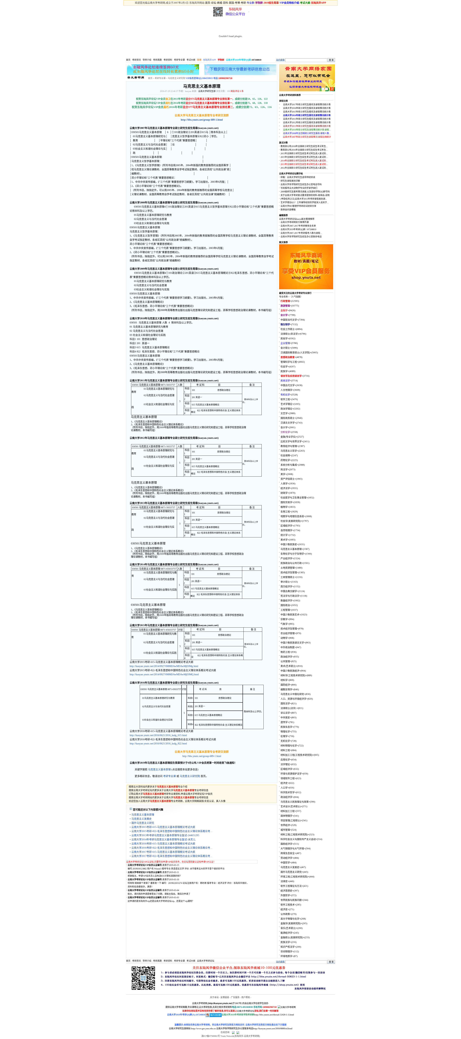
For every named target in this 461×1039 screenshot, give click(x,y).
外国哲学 (285, 895)
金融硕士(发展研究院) (292, 937)
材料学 (284, 680)
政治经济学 (286, 656)
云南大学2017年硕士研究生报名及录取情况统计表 (307, 104)
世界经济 (285, 825)
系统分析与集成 (289, 464)
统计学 (284, 535)
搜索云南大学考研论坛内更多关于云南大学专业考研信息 (168, 790)
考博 (237, 2)
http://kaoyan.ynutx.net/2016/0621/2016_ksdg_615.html (158, 735)
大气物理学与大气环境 (292, 848)
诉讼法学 (285, 712)
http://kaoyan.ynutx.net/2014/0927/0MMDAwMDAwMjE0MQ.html (164, 674)
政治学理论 (286, 408)
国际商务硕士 (288, 418)
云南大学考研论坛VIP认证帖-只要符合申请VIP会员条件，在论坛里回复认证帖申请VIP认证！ (171, 862)
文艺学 (284, 413)
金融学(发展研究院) (291, 923)
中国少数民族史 (289, 544)
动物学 (284, 638)
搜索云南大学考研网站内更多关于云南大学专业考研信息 (168, 797)
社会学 (284, 366)
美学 (283, 474)
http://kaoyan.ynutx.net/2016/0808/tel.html (272, 1028)
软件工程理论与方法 (291, 886)
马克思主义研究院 (176, 78)
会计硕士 (285, 347)
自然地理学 (286, 530)
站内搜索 (280, 60)
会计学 (284, 427)
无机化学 (285, 741)
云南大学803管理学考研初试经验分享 (298, 206)
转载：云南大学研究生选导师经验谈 (298, 177)
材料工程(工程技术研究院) (294, 834)
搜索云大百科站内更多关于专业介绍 (158, 786)
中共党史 (285, 717)
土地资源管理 (288, 567)
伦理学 (284, 736)
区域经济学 (286, 525)
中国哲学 (285, 862)
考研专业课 (179, 60)
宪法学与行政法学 (290, 595)
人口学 (284, 787)
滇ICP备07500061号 (210, 1036)
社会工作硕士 (288, 329)
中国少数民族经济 (290, 670)
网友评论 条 (237, 91)
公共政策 (285, 914)
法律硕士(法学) (289, 708)
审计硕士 (285, 581)
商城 (219, 2)
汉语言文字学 (288, 422)
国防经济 (285, 684)
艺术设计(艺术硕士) (291, 806)
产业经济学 (286, 558)
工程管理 (285, 609)
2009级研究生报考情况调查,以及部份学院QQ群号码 (305, 191)
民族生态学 (286, 726)
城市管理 (285, 829)
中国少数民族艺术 (290, 614)
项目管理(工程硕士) (291, 820)
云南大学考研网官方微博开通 (295, 222)
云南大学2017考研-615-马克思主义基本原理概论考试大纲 (163, 852)
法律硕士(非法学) (289, 333)
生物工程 (285, 511)
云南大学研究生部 (207, 91)
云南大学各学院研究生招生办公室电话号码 (301, 184)
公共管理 (285, 661)
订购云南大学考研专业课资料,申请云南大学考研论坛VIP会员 (170, 793)
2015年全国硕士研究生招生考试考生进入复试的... (304, 153)
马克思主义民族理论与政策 (295, 801)
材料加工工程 (288, 811)
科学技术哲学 (288, 792)
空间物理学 (286, 951)
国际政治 (285, 605)
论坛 (213, 2)
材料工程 (285, 750)
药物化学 (285, 460)
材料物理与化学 (289, 745)
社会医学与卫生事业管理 (293, 497)
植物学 (284, 507)
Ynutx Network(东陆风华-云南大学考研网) (240, 1036)
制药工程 (285, 652)
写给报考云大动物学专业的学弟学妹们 (299, 188)
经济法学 (285, 488)
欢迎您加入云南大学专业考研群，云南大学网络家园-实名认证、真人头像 (177, 801)
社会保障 (285, 455)
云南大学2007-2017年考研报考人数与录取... (301, 233)
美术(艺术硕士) (288, 666)
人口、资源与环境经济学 (293, 698)
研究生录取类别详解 (290, 181)
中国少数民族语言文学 (292, 642)
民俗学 (284, 338)
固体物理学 (286, 815)
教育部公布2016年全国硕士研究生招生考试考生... (304, 150)
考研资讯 (136, 60)
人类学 (284, 483)
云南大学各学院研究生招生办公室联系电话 (301, 236)
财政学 (284, 493)
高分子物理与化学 (290, 918)
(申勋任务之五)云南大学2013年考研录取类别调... (304, 199)
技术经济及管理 (289, 572)
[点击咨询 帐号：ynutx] (237, 1032)
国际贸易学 (286, 502)
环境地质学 (286, 956)
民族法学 (285, 942)
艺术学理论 (286, 404)
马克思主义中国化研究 (292, 694)
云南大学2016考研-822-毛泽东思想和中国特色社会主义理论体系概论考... (171, 847)
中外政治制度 (288, 647)
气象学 (284, 624)
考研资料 (168, 60)
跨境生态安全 (288, 853)
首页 (207, 2)
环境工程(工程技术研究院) (294, 876)
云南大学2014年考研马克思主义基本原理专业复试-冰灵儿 (163, 839)
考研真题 (157, 60)
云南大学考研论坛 (205, 961)
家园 (231, 2)
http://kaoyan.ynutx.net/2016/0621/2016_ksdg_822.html (158, 743)
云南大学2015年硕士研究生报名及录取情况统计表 (307, 112)
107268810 (256, 60)
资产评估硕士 (288, 478)
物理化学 (285, 731)
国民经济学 (286, 843)
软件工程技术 (288, 904)
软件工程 (285, 399)
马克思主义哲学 (289, 450)
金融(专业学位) (288, 436)
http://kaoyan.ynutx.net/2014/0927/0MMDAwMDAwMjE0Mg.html (164, 666)
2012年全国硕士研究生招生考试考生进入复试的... (304, 168)
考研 (243, 2)
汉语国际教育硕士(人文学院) (295, 352)
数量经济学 (286, 600)
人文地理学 (286, 390)
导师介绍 (147, 60)
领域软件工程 (288, 778)
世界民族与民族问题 (291, 900)
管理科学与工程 (289, 361)
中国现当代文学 (289, 319)
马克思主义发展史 (141, 818)
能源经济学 (286, 932)
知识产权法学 (288, 946)
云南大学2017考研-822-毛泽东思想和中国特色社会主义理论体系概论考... (171, 856)
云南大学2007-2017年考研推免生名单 (298, 226)
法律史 (284, 881)
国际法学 (285, 703)
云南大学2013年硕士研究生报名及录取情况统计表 (307, 119)
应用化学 (285, 759)
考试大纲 (191, 60)
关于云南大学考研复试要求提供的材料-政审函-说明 (305, 195)
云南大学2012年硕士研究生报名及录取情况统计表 (307, 122)
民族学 (284, 371)
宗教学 (284, 619)
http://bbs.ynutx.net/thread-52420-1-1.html (274, 1014)
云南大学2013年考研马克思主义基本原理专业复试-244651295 (165, 835)
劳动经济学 (286, 858)
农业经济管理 (288, 633)
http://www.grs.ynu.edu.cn (203, 1028)
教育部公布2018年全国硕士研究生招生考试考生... (304, 146)
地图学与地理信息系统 (292, 516)
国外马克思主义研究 (142, 823)
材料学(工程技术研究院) (293, 675)
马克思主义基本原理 (159, 769)
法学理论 (285, 764)
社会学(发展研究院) (291, 521)
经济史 (284, 783)
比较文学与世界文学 (291, 441)
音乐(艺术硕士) (288, 928)
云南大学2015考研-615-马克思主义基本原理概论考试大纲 (163, 827)
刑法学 (284, 469)
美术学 (284, 539)
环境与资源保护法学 (291, 773)
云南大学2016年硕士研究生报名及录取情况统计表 (307, 108)
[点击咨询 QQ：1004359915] (233, 1032)
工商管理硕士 (288, 577)
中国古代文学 (288, 385)
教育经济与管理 (289, 446)
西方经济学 (286, 586)
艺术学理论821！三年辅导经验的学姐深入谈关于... (305, 202)
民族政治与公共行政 (291, 563)
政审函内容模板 (288, 209)
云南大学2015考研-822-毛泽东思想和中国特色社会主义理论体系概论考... (171, 831)
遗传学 (284, 722)
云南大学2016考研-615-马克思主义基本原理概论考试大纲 (163, 843)
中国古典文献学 (289, 591)
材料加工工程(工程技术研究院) (296, 755)
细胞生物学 (286, 689)
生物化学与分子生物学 (292, 553)
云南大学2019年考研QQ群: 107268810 (298, 229)
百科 (225, 2)
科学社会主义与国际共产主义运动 (298, 839)
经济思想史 (286, 890)
